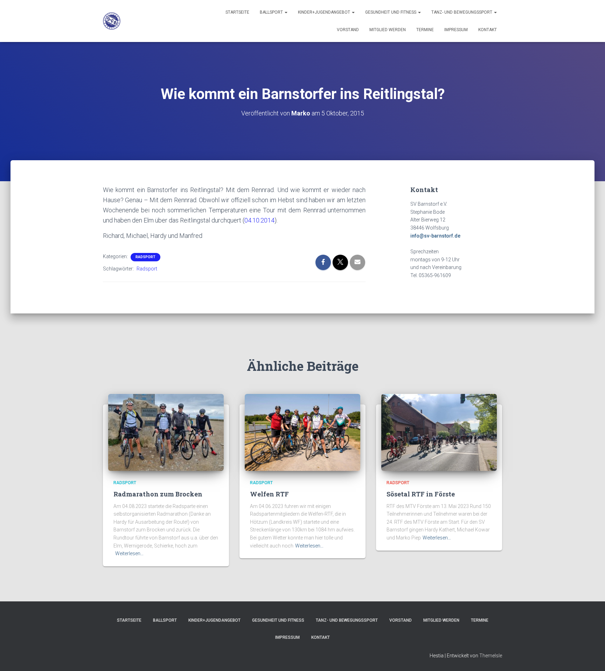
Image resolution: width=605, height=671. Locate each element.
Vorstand (348, 29)
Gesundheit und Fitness (391, 12)
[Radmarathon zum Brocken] (166, 432)
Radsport (145, 257)
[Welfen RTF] (302, 432)
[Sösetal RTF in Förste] (439, 432)
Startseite (237, 12)
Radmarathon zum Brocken (157, 494)
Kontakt (487, 29)
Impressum (456, 29)
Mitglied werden (387, 29)
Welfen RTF (269, 494)
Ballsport (272, 12)
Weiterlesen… (129, 553)
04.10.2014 (259, 220)
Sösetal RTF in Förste (421, 494)
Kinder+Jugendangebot (324, 12)
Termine (425, 29)
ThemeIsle (490, 655)
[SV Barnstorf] (112, 21)
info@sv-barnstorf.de (435, 236)
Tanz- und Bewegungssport (462, 12)
